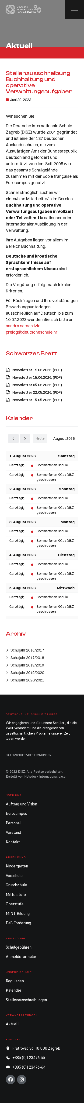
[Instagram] (21, 1079)
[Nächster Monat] (25, 438)
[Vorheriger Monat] (13, 438)
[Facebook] (10, 1079)
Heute (40, 438)
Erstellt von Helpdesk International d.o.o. (36, 776)
